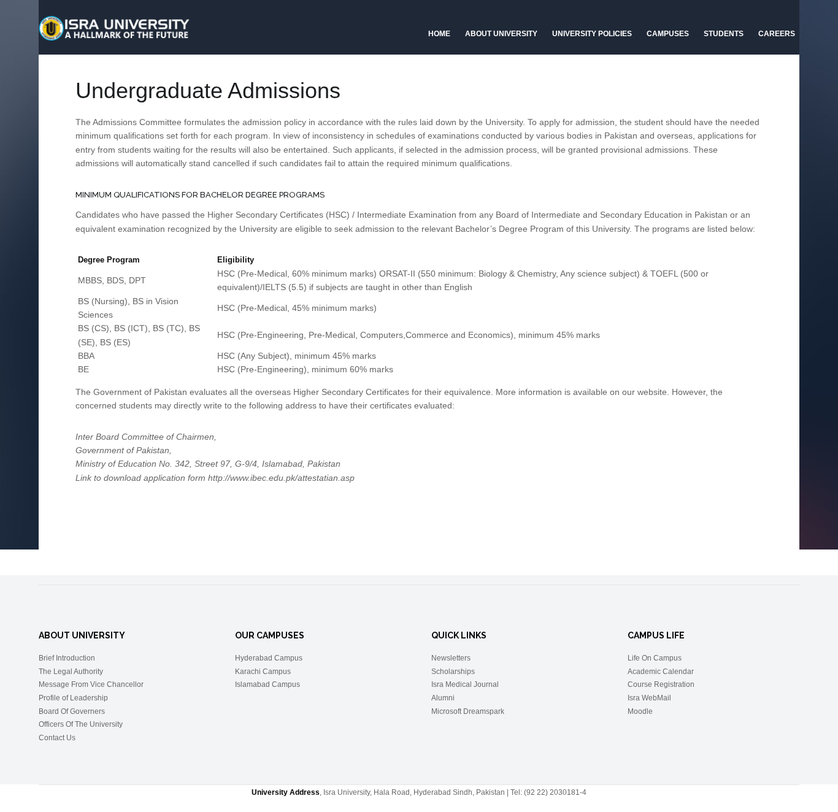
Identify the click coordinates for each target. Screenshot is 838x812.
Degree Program (109, 259)
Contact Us (57, 737)
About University (501, 33)
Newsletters (451, 658)
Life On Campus (655, 658)
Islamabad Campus (267, 684)
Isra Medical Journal (465, 684)
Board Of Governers (72, 711)
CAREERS (776, 33)
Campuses (668, 33)
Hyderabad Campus (268, 658)
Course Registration (661, 684)
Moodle (640, 711)
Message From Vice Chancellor (91, 684)
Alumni (443, 698)
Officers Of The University (81, 724)
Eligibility (235, 259)
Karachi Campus (263, 671)
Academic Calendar (661, 671)
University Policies (592, 33)
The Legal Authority (71, 671)
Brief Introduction (67, 658)
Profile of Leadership (73, 698)
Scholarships (453, 671)
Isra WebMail (649, 698)
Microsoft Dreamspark (467, 711)
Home (439, 33)
